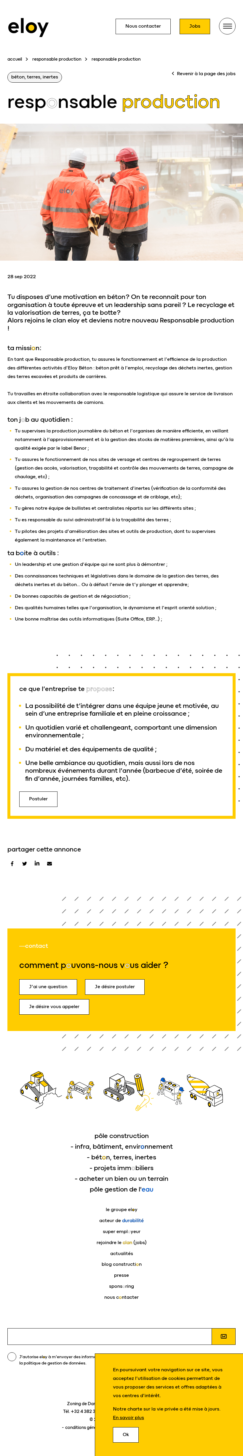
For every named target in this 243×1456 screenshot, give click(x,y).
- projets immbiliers (121, 1168)
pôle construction (122, 1136)
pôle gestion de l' (122, 1189)
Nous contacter (143, 26)
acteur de (121, 1220)
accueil (14, 59)
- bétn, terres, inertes (121, 1157)
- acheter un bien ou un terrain (121, 1179)
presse (121, 1275)
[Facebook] (12, 863)
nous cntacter (121, 1297)
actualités (121, 1253)
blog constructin (122, 1264)
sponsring (121, 1286)
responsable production (56, 59)
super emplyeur (121, 1231)
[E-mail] (49, 863)
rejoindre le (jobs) (122, 1242)
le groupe (122, 1209)
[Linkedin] (37, 863)
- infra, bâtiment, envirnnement (122, 1146)
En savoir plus (128, 1417)
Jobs (194, 26)
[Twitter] (24, 863)
